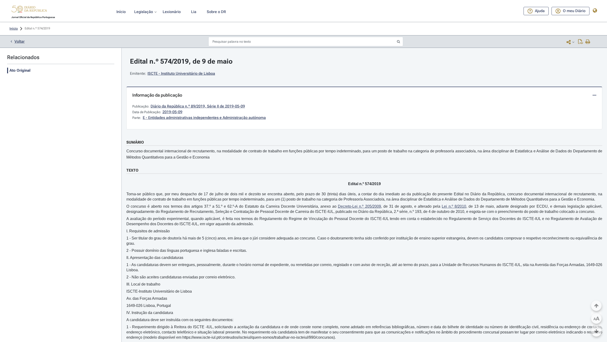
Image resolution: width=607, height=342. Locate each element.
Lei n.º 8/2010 (454, 206)
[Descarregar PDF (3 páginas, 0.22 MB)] (580, 42)
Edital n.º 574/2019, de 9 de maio (181, 61)
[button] (29, 10)
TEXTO (132, 170)
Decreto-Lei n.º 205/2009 (359, 206)
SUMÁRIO (135, 142)
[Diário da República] (29, 10)
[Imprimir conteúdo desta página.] (587, 42)
